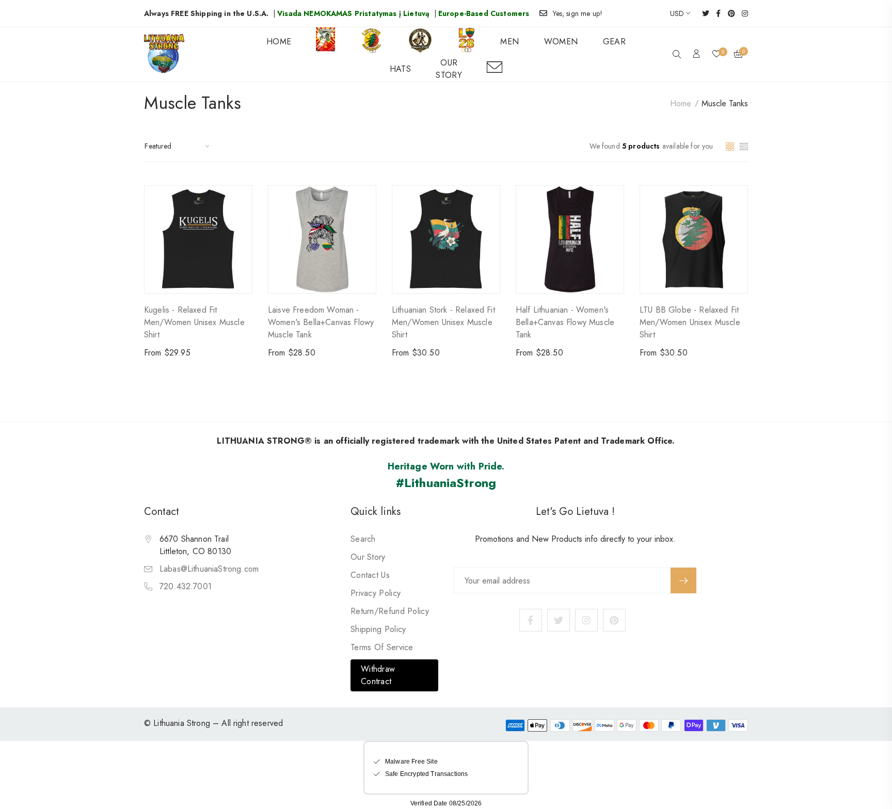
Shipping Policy (378, 629)
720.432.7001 (186, 586)
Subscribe (683, 580)
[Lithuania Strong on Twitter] (702, 13)
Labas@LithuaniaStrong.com (209, 569)
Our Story (368, 557)
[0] (716, 54)
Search (363, 539)
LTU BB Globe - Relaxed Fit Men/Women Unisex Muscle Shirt (690, 322)
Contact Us (370, 575)
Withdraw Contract (378, 675)
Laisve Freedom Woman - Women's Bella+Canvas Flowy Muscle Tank (321, 322)
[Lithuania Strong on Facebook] (715, 13)
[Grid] (731, 145)
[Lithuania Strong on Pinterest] (728, 13)
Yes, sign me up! (578, 13)
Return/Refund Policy (390, 611)
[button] (677, 55)
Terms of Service (382, 647)
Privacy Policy (376, 593)
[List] (744, 145)
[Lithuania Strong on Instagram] (741, 13)
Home (680, 103)
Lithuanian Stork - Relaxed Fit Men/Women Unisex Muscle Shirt (443, 322)
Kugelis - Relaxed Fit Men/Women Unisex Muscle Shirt (194, 322)
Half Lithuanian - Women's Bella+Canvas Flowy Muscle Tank (565, 322)
